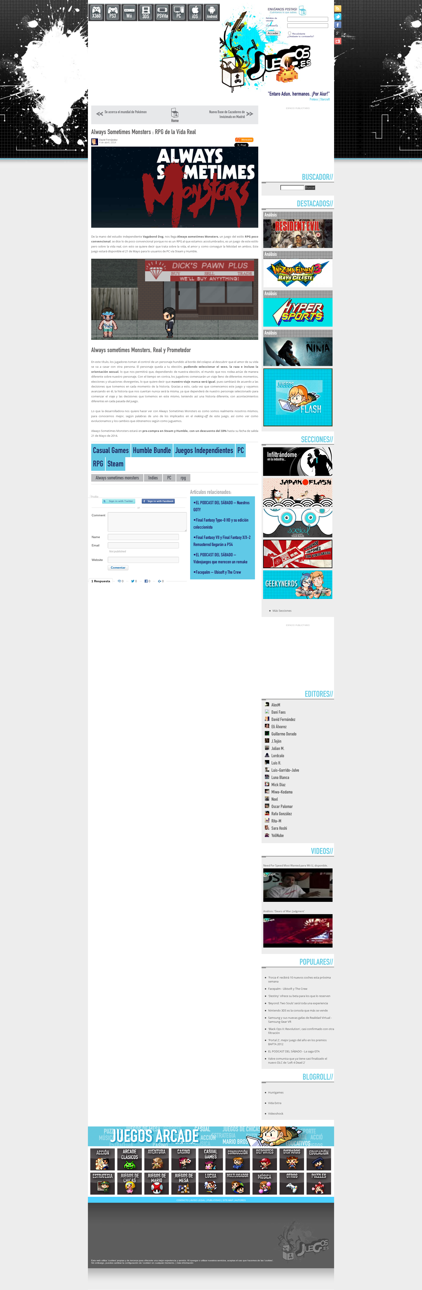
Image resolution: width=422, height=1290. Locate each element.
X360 (96, 16)
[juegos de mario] (156, 1184)
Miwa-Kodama (282, 792)
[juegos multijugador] (237, 1184)
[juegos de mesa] (183, 1184)
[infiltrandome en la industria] (297, 474)
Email (95, 545)
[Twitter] (338, 17)
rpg (183, 478)
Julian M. (277, 749)
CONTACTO (182, 1200)
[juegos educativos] (318, 1159)
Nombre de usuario (271, 19)
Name (96, 537)
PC (178, 16)
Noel (274, 799)
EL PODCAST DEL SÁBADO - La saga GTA (294, 1051)
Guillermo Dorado (283, 734)
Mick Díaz (278, 785)
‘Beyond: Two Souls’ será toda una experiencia (298, 1003)
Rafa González (281, 814)
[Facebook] (338, 25)
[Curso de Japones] (297, 567)
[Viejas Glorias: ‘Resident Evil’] (298, 247)
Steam (115, 465)
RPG (98, 465)
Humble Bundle (152, 451)
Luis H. (276, 763)
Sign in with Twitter (118, 501)
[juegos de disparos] (291, 1159)
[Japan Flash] (297, 505)
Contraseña (272, 25)
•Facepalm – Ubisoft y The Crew (217, 572)
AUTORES (240, 1200)
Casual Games (111, 451)
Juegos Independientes (204, 451)
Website (97, 560)
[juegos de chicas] (129, 1184)
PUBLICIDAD (214, 1200)
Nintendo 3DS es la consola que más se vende (298, 1010)
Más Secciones (282, 611)
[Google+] (338, 33)
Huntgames (276, 1092)
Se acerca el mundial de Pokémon (126, 112)
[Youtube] (338, 41)
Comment (98, 515)
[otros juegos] (291, 1184)
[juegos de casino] (183, 1159)
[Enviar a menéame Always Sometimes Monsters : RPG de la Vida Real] (244, 141)
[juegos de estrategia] (102, 1184)
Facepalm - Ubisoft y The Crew (287, 989)
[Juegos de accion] (102, 1159)
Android (212, 17)
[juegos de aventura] (156, 1159)
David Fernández (108, 139)
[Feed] (338, 8)
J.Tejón (276, 741)
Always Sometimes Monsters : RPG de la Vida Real (143, 132)
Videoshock (275, 1113)
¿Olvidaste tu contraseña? (300, 36)
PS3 (112, 16)
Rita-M (276, 821)
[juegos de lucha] (210, 1184)
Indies (153, 478)
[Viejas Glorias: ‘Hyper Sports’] (298, 326)
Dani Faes (278, 712)
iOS (195, 17)
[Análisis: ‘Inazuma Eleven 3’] (298, 286)
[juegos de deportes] (264, 1159)
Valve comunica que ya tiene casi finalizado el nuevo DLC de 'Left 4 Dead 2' (297, 1060)
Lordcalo (277, 756)
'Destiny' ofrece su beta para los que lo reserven (299, 996)
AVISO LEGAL (197, 1200)
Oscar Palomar (282, 807)
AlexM (275, 705)
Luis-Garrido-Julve (285, 770)
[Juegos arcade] (129, 1159)
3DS (145, 17)
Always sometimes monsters (117, 478)
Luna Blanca (280, 778)
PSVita (162, 16)
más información (185, 1263)
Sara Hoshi (279, 828)
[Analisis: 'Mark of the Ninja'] (298, 365)
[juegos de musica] (264, 1184)
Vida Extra (274, 1103)
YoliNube (277, 836)
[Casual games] (210, 1159)
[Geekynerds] (297, 597)
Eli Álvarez (279, 727)
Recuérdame (298, 34)
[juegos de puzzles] (318, 1184)
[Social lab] (297, 536)
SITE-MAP (228, 1200)
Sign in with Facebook (158, 501)
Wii (129, 16)
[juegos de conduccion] (237, 1159)
